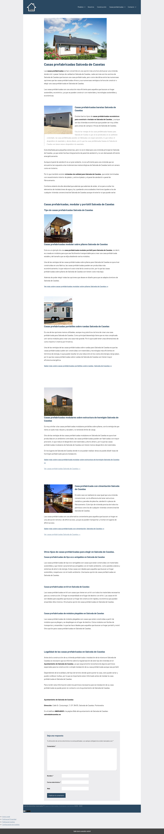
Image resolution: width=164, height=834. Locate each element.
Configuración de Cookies (10, 824)
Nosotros (91, 7)
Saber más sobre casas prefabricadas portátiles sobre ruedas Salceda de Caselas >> (78, 366)
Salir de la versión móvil (82, 831)
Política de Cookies (8, 822)
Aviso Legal (6, 816)
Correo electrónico (54, 782)
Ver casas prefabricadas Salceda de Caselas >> (62, 468)
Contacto (131, 7)
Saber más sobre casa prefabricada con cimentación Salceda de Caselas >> (74, 528)
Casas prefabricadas (116, 7)
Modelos (80, 7)
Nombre (50, 776)
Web (48, 788)
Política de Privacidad (9, 819)
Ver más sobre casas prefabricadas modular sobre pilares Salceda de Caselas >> (76, 286)
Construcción (101, 7)
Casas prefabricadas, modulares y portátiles (59, 806)
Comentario (51, 746)
